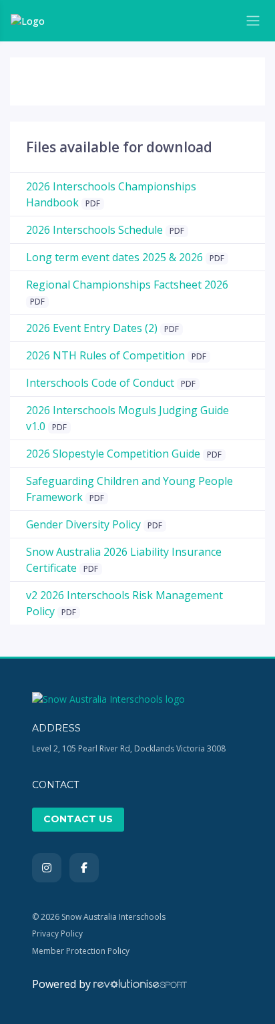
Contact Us (78, 819)
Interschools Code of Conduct (100, 382)
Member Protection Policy (80, 951)
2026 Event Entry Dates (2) (92, 328)
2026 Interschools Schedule (94, 229)
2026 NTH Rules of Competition (105, 355)
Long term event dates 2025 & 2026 (114, 257)
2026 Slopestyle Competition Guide (113, 453)
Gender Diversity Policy (83, 524)
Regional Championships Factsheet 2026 (127, 284)
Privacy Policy (57, 933)
